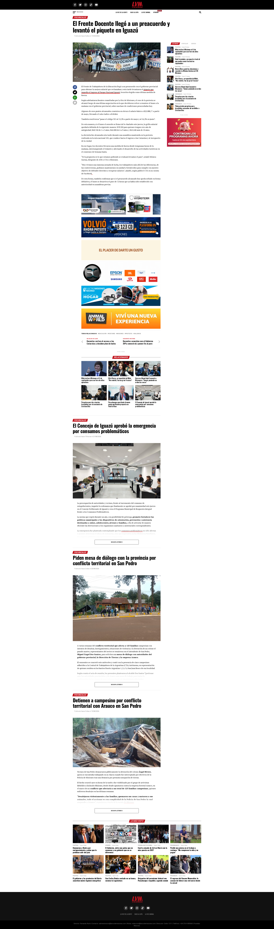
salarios (137, 333)
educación (102, 333)
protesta (128, 333)
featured (111, 333)
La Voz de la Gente (121, 12)
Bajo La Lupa (134, 12)
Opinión (156, 11)
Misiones (120, 333)
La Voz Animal (145, 12)
